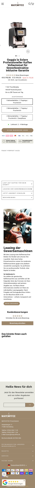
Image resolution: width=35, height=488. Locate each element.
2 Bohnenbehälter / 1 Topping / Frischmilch (17, 109)
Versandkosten (22, 80)
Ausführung (17, 96)
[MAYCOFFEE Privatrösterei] (5, 485)
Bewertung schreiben (17, 323)
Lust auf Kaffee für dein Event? (14, 183)
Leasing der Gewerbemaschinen (17, 189)
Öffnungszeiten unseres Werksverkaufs (13, 445)
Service (5, 456)
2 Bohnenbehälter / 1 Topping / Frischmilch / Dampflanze (17, 117)
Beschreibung (9, 197)
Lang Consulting (20, 486)
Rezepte (5, 451)
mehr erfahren (11, 303)
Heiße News (7, 460)
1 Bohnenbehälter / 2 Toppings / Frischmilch (17, 102)
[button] (10, 75)
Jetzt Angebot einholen (14, 193)
